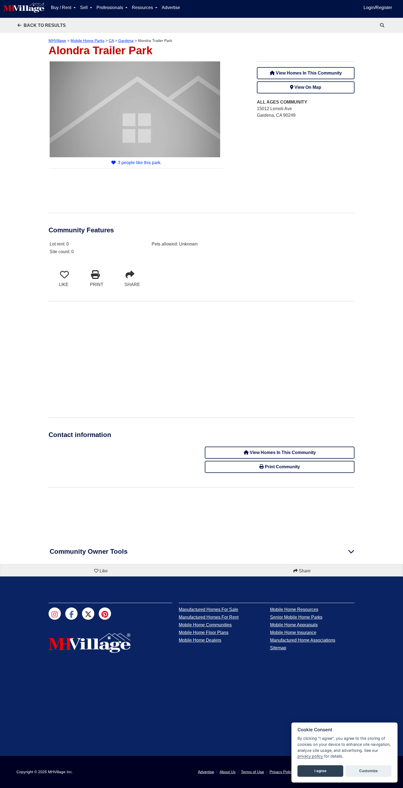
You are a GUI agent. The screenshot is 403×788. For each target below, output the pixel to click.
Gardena (126, 40)
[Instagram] (55, 613)
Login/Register (378, 7)
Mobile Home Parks (87, 40)
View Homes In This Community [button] (308, 73)
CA (111, 40)
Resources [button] (143, 7)
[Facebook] (71, 613)
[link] (383, 25)
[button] (41, 25)
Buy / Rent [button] (61, 7)
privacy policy (310, 756)
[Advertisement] (305, 161)
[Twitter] (88, 613)
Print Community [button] (282, 466)
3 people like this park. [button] (139, 162)
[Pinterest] (105, 613)
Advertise (171, 7)
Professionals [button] (110, 7)
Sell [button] (84, 7)
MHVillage (57, 40)
